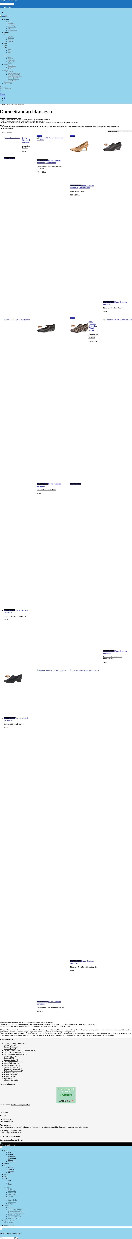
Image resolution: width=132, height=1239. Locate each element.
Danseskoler (12, 66)
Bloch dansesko (13, 77)
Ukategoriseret (10, 1080)
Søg (16, 1238)
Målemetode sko (12, 30)
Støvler (6, 43)
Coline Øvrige (9, 1049)
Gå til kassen (8, 83)
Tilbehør (10, 28)
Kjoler (10, 57)
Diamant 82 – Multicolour (14, 724)
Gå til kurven (8, 82)
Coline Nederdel (10, 1047)
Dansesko (6, 19)
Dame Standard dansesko (26, 140)
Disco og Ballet (9, 1060)
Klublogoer (11, 39)
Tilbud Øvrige (9, 1074)
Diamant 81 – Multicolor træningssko (112, 658)
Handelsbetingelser (14, 73)
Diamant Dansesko (14, 74)
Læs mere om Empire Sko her (11, 1140)
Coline (6, 55)
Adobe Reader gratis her (20, 1105)
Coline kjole (8, 1045)
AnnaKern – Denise (27, 147)
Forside (2, 105)
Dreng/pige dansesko (12, 1062)
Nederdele (11, 58)
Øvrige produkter (11, 1065)
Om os (6, 70)
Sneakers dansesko (11, 1069)
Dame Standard (12, 25)
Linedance (11, 67)
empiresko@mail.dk (14, 1133)
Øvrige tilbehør (10, 1067)
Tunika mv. (11, 61)
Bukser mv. (11, 60)
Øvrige (5, 45)
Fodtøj (9, 49)
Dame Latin (11, 23)
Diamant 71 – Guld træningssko (16, 616)
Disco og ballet (12, 27)
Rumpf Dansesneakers (15, 76)
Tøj (4, 34)
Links (6, 64)
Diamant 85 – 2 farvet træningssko (83, 967)
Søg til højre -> (8, 7)
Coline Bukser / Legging (13, 1043)
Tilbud (5, 47)
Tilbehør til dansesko (12, 1071)
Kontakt (10, 71)
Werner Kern (12, 80)
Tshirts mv (8, 1078)
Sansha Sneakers (13, 79)
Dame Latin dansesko (12, 1052)
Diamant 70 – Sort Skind (112, 308)
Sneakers (6, 32)
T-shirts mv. (11, 38)
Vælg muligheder (9, 158)
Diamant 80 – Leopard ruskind (93, 336)
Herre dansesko (10, 1063)
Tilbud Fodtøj (51, 163)
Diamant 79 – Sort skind (46, 490)
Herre (9, 21)
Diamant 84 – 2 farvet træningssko (50, 1008)
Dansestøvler (9, 1056)
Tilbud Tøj (8, 1076)
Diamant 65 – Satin (77, 191)
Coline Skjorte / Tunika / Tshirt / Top (18, 1051)
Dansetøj (10, 36)
